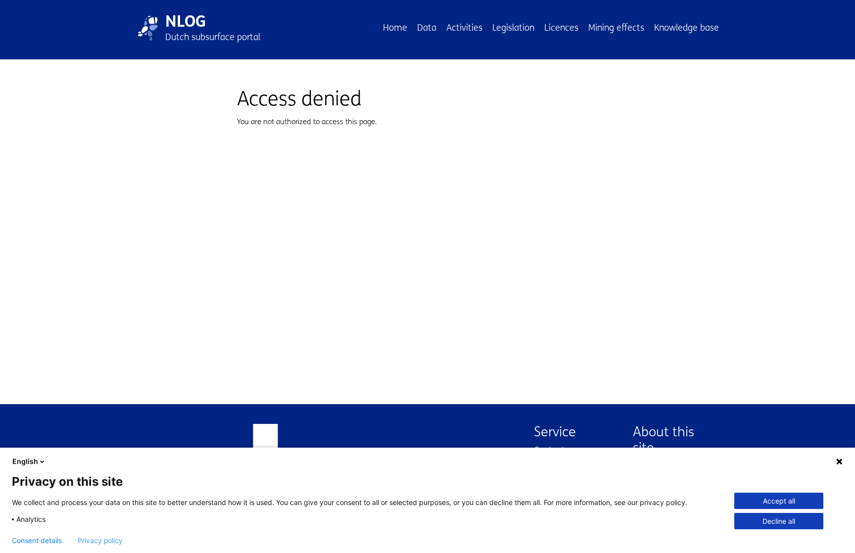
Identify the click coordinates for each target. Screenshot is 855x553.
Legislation (513, 27)
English (25, 461)
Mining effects (616, 27)
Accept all (779, 501)
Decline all (778, 521)
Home (395, 27)
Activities (464, 27)
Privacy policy (100, 541)
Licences (561, 27)
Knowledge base (686, 27)
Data (426, 27)
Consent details (37, 541)
